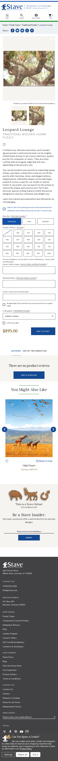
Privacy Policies (10, 674)
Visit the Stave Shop (12, 666)
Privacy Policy (26, 748)
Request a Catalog (11, 698)
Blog (5, 661)
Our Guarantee (10, 670)
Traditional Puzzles (29, 25)
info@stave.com (10, 590)
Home (5, 25)
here (13, 202)
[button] (22, 16)
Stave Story (8, 657)
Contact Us (8, 689)
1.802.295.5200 (10, 586)
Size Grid (20, 227)
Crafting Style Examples (21, 311)
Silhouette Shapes (20, 278)
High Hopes (29, 465)
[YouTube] (21, 732)
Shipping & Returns (11, 625)
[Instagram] (27, 732)
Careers (6, 693)
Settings (8, 754)
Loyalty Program (10, 633)
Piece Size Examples (18, 216)
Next (53, 429)
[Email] (17, 30)
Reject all (22, 754)
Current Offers (9, 638)
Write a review (29, 375)
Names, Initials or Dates (29, 262)
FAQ (5, 629)
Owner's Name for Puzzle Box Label (15, 292)
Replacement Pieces (12, 706)
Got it (35, 754)
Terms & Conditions (12, 678)
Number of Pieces (14, 227)
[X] (27, 30)
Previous (4, 429)
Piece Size (15, 216)
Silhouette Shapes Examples (26, 278)
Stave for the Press (11, 702)
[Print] (22, 30)
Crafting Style (16, 311)
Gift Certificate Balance (13, 642)
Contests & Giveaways (13, 646)
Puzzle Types (14, 25)
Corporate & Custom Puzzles (16, 620)
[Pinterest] (32, 30)
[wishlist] (4, 144)
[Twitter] (4, 732)
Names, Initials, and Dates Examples (33, 264)
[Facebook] (12, 30)
